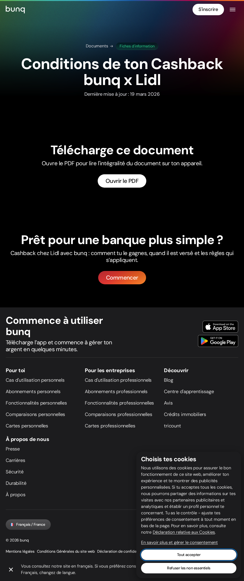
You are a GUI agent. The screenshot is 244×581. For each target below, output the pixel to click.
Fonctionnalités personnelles (36, 403)
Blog (168, 380)
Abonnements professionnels (116, 391)
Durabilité (16, 483)
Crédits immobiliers (185, 414)
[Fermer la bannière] (11, 570)
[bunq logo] (15, 9)
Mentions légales (20, 551)
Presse (13, 449)
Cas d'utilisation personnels (35, 380)
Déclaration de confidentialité (122, 551)
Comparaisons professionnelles (118, 414)
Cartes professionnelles (110, 426)
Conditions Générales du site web (66, 551)
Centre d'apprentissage (189, 391)
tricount (172, 426)
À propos (15, 494)
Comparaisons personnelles (35, 414)
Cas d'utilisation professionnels (118, 380)
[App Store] (220, 327)
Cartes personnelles (27, 426)
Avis (168, 403)
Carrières (15, 460)
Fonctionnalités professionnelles (119, 403)
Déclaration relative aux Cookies (184, 532)
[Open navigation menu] (232, 9)
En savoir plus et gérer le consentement (179, 542)
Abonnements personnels (33, 391)
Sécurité (15, 472)
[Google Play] (218, 341)
